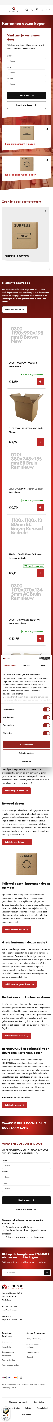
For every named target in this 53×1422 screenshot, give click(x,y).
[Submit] (47, 1272)
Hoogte (10, 79)
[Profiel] (32, 10)
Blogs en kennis (32, 1352)
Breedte (10, 67)
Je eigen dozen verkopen (32, 1345)
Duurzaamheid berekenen (8, 1353)
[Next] (49, 269)
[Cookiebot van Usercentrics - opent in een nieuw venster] (39, 658)
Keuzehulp (6, 1347)
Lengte (9, 56)
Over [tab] (43, 665)
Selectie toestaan (26, 753)
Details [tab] (26, 665)
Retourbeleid (39, 1402)
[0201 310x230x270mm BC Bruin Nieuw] (26, 408)
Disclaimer (26, 1414)
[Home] (16, 9)
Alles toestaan (26, 745)
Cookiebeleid (42, 1408)
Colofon (28, 1408)
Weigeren (26, 761)
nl (47, 10)
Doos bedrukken (8, 1360)
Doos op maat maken (10, 1365)
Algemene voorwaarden (19, 1402)
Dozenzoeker (7, 1342)
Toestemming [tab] (9, 665)
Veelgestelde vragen (34, 1338)
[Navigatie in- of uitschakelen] (5, 10)
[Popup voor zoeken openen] (27, 10)
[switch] (46, 717)
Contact (29, 1357)
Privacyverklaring (13, 1408)
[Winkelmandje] (37, 10)
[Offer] (42, 10)
